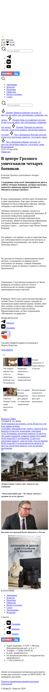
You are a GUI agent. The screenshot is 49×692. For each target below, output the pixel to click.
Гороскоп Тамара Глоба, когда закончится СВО (9, 404)
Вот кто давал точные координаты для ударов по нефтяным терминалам (24, 397)
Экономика (12, 595)
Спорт (9, 607)
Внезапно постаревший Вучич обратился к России (23, 532)
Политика (11, 600)
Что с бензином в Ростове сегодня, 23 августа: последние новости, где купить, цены (24, 136)
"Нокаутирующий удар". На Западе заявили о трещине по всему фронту (21, 495)
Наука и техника (14, 605)
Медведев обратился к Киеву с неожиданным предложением (24, 374)
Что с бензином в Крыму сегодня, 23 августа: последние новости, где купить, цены (22, 143)
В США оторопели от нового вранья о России (38, 364)
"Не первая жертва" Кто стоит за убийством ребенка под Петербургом (9, 375)
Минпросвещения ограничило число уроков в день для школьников (39, 396)
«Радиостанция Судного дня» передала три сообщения (19, 485)
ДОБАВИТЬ (7, 350)
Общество (5, 152)
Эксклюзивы (13, 610)
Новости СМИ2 (8, 419)
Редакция (11, 612)
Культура (11, 598)
